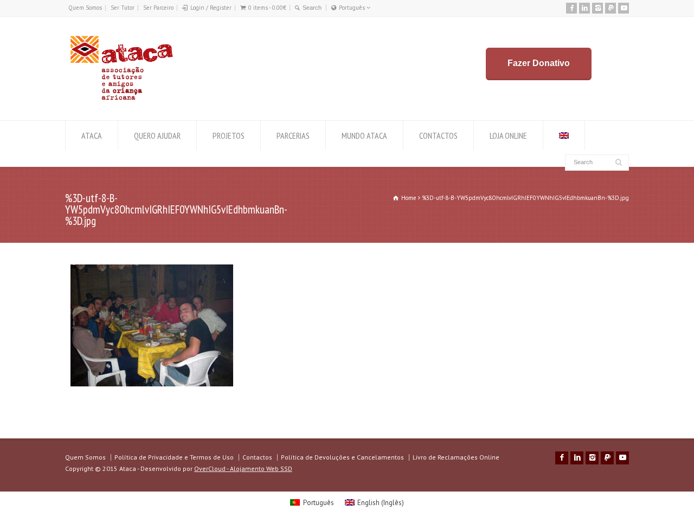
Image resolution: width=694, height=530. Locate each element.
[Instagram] (597, 8)
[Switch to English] (563, 135)
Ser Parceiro (158, 7)
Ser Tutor (122, 7)
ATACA (91, 135)
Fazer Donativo (538, 63)
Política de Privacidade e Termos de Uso (174, 457)
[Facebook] (571, 8)
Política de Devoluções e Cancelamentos (342, 457)
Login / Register (211, 7)
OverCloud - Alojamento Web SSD (243, 468)
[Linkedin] (584, 8)
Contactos (257, 457)
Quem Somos (85, 7)
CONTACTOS (438, 135)
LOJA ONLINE (508, 135)
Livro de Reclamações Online (456, 457)
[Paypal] (610, 8)
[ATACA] (121, 100)
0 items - (267, 7)
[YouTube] (623, 8)
